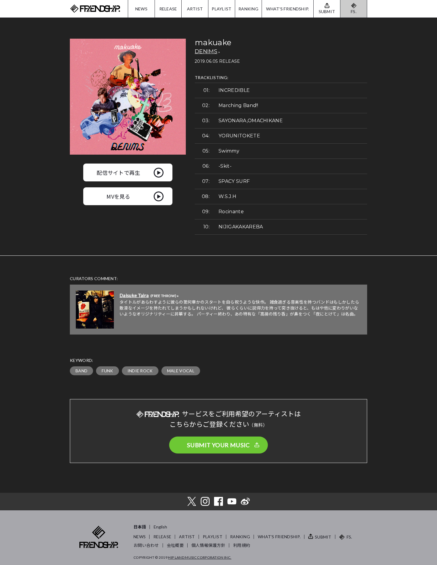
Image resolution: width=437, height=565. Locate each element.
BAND (81, 370)
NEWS (141, 8)
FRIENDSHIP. (95, 8)
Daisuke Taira (134, 295)
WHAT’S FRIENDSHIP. (279, 536)
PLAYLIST (221, 8)
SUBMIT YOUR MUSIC (218, 444)
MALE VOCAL (180, 370)
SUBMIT (323, 536)
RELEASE (168, 8)
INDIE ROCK (140, 370)
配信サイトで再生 (118, 172)
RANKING (248, 8)
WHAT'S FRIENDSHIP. (287, 8)
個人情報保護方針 (208, 545)
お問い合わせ (146, 545)
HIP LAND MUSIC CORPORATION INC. (199, 557)
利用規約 (241, 545)
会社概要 (175, 545)
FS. (353, 11)
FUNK (107, 370)
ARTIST (195, 8)
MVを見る (118, 196)
